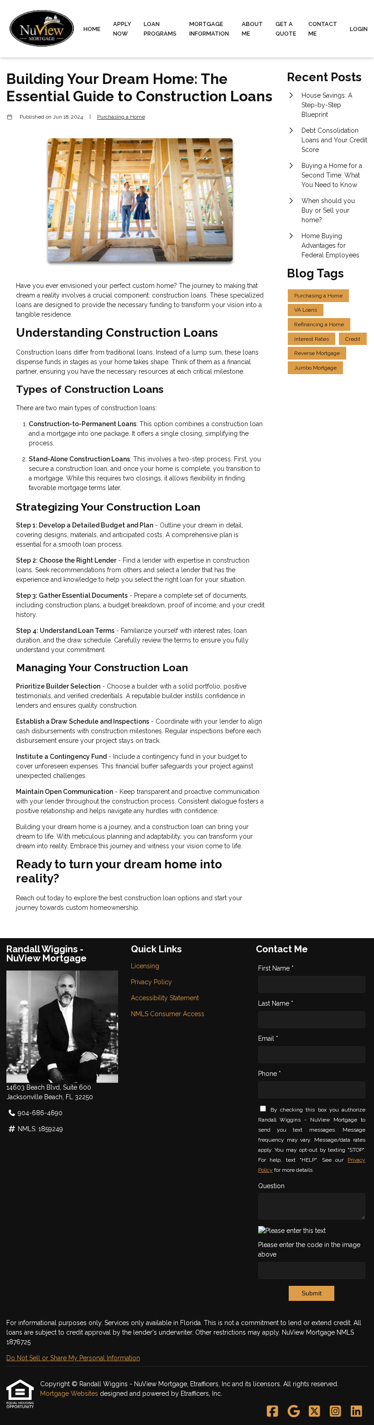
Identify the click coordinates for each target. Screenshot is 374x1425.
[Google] (293, 1412)
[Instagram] (335, 1412)
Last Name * (275, 1003)
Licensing (145, 966)
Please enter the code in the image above (309, 1249)
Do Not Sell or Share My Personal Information (73, 1358)
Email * (268, 1038)
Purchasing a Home (121, 117)
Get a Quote (285, 29)
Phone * (269, 1073)
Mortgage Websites (70, 1393)
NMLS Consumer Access (167, 1014)
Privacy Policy (151, 982)
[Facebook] (272, 1412)
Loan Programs (160, 29)
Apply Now (122, 29)
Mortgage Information (209, 29)
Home (91, 29)
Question (271, 1186)
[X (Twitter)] (314, 1412)
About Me (252, 29)
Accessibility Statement (165, 998)
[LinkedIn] (356, 1412)
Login (359, 29)
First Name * (276, 968)
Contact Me (322, 29)
